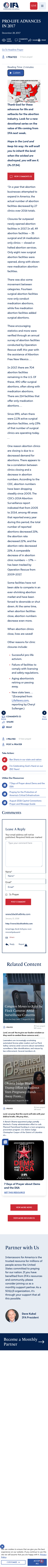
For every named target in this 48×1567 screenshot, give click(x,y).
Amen (11, 937)
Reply (12, 944)
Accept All (37, 1562)
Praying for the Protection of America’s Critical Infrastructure (24, 794)
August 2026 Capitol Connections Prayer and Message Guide (25, 802)
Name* (8, 872)
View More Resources (24, 1218)
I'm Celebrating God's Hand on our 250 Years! (26, 767)
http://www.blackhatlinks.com (19, 924)
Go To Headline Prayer (12, 50)
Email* (8, 882)
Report (21, 944)
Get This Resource (14, 1192)
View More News (24, 1207)
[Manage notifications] (42, 1561)
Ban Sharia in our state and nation (25, 760)
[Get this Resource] (24, 1160)
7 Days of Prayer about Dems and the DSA (27, 785)
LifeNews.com (20, 700)
